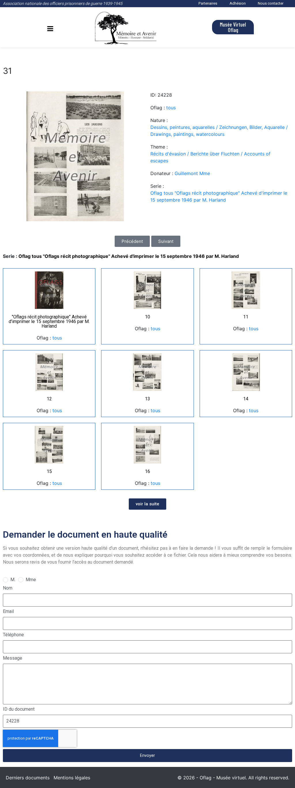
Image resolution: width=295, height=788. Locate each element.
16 (147, 471)
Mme (31, 579)
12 (49, 398)
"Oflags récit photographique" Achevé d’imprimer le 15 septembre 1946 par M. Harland (49, 321)
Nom (7, 588)
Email (8, 611)
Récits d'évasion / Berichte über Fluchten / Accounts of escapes (210, 157)
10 (147, 317)
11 (245, 317)
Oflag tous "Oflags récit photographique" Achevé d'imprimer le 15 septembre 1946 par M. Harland (218, 196)
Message (12, 658)
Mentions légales (72, 778)
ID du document (19, 709)
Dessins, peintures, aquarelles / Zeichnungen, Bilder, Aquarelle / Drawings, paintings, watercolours (219, 130)
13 (147, 398)
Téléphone (13, 634)
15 (49, 471)
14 (245, 398)
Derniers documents (28, 778)
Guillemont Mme (192, 173)
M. (12, 579)
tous (171, 107)
